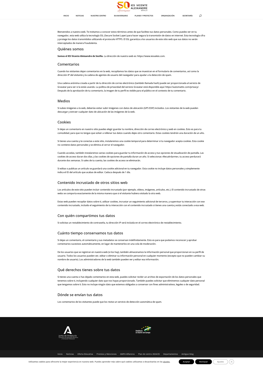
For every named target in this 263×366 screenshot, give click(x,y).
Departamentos (170, 354)
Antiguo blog (187, 354)
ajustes (166, 362)
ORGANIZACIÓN (168, 16)
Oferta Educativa (85, 354)
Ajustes (220, 361)
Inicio (60, 354)
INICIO (66, 16)
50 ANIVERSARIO (121, 16)
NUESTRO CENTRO (98, 16)
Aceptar (186, 361)
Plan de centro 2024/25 (149, 354)
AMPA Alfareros (127, 354)
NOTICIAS (80, 16)
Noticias (70, 354)
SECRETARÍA (187, 16)
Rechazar (203, 361)
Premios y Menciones (107, 354)
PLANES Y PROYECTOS (144, 16)
